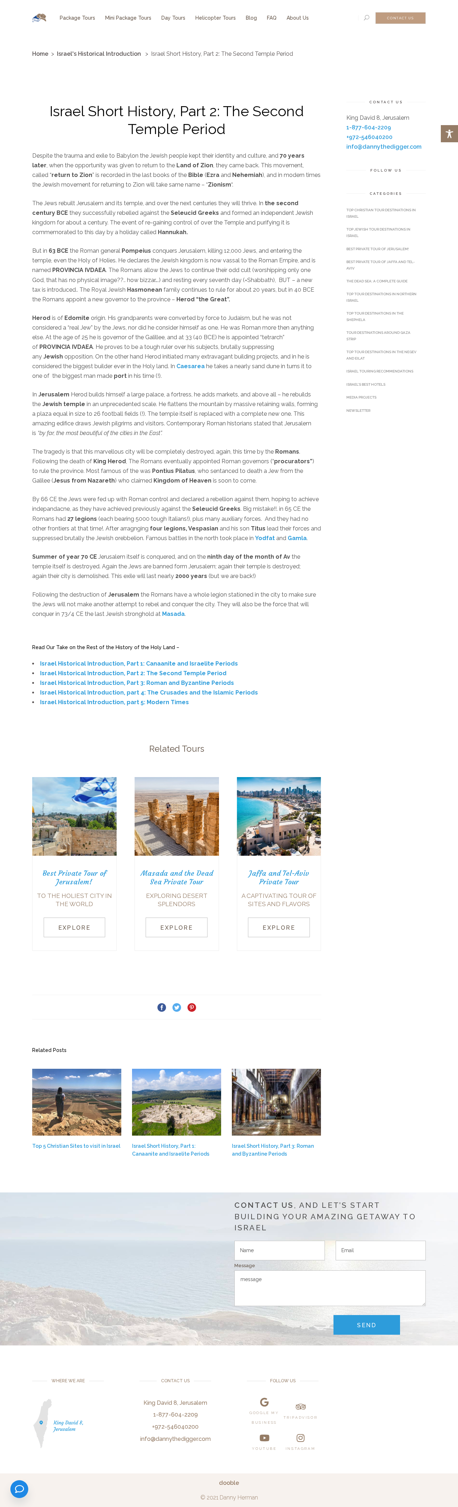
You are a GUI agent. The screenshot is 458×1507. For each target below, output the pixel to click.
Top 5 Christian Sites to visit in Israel (76, 1146)
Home (40, 53)
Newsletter (358, 410)
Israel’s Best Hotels (365, 384)
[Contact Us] (19, 1489)
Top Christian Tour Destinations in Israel (381, 213)
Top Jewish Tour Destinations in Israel (378, 232)
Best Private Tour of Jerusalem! (377, 249)
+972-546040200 (369, 137)
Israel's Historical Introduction (99, 53)
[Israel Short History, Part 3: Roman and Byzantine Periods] (276, 1102)
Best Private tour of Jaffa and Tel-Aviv (380, 265)
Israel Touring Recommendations (379, 371)
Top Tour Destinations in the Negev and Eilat (381, 355)
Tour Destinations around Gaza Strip (378, 336)
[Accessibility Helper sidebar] (449, 133)
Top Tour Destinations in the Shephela (375, 316)
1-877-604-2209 (368, 127)
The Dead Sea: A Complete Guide (377, 281)
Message (244, 1265)
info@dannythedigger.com (384, 146)
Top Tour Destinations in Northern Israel (381, 297)
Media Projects (361, 397)
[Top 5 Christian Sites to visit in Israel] (76, 1102)
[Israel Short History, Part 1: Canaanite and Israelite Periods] (176, 1102)
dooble (229, 1482)
